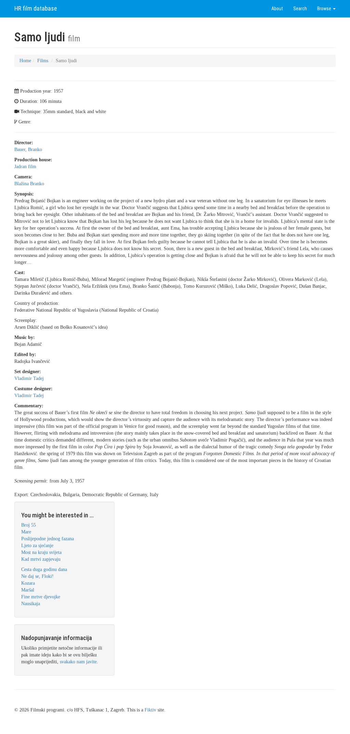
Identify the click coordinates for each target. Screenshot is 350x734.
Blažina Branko (29, 183)
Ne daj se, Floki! (37, 576)
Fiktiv (150, 709)
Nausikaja (30, 603)
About (277, 8)
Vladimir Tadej (29, 378)
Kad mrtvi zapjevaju (40, 559)
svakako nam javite (78, 661)
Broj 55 (28, 525)
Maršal (27, 590)
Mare (26, 531)
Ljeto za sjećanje (37, 545)
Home (25, 60)
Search (300, 8)
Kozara (28, 583)
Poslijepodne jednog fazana (47, 538)
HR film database (35, 8)
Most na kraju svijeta (41, 552)
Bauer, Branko (28, 149)
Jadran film (25, 166)
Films (42, 60)
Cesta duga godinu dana (44, 569)
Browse (324, 8)
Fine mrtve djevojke (40, 596)
